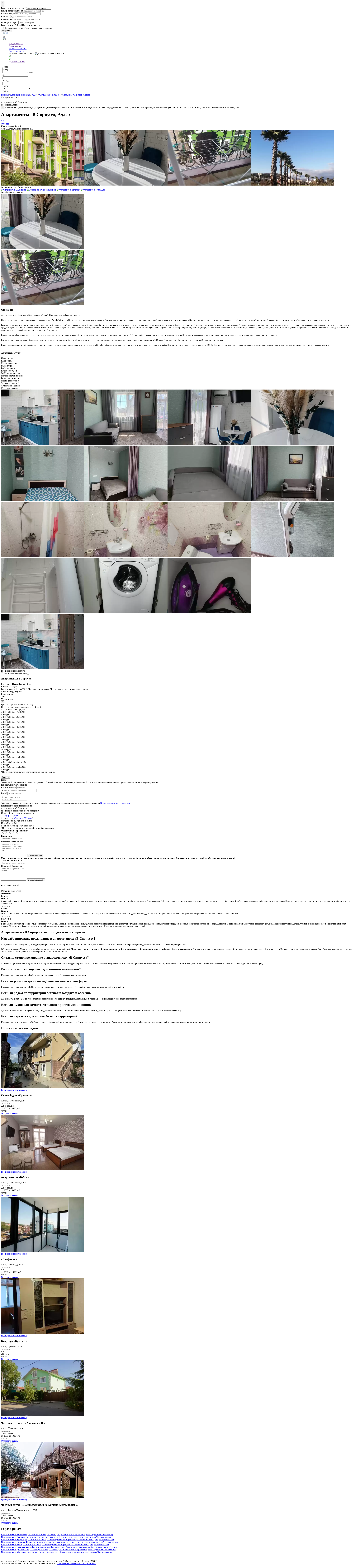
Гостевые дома (53, 1534)
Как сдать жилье (16, 51)
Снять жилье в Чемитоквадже (16, 1547)
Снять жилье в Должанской (15, 1549)
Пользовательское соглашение (72, 1563)
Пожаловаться (24, 187)
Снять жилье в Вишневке (14, 1534)
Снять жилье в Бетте (11, 1544)
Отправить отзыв (35, 855)
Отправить (6, 31)
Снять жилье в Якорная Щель (16, 1542)
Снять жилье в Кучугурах (14, 1539)
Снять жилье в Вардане (13, 1537)
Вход (16, 43)
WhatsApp (18, 818)
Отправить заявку (9, 1113)
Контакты (91, 1563)
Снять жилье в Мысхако (13, 1552)
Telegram (28, 818)
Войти (18, 25)
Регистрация (7, 25)
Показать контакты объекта (14, 785)
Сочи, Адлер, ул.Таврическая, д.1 (17, 127)
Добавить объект (17, 61)
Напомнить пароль (31, 25)
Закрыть (5, 777)
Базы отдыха (92, 1534)
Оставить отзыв (8, 187)
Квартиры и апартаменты (73, 1534)
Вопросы (17, 48)
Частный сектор (105, 1534)
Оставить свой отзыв (11, 891)
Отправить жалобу (36, 880)
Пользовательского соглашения (115, 803)
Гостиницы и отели (37, 1534)
